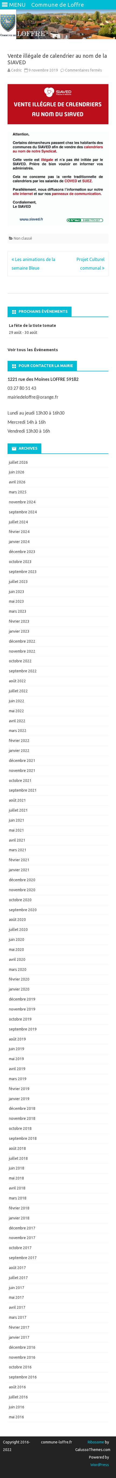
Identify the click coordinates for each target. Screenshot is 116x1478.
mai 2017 (16, 1297)
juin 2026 (16, 472)
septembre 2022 (23, 671)
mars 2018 (17, 1198)
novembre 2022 (22, 651)
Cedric (16, 70)
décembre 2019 (22, 999)
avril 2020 (17, 959)
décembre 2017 (22, 1228)
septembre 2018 (23, 1138)
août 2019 (17, 1039)
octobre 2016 (20, 1367)
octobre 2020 (20, 900)
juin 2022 (16, 701)
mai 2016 (16, 1417)
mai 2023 (16, 601)
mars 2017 (17, 1317)
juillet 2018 (18, 1158)
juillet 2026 (18, 462)
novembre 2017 (22, 1238)
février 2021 (19, 860)
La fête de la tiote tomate (32, 325)
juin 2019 (16, 1049)
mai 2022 (16, 711)
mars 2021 (17, 850)
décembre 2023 (22, 552)
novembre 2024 (22, 502)
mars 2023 (17, 611)
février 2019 (19, 1089)
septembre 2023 (23, 571)
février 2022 (19, 740)
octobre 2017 (20, 1248)
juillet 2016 (18, 1397)
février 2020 (19, 979)
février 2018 (19, 1208)
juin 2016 (16, 1407)
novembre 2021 (22, 770)
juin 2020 (16, 939)
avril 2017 (17, 1307)
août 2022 (17, 681)
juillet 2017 (18, 1278)
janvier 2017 (19, 1337)
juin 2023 (16, 591)
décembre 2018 (22, 1108)
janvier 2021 (19, 870)
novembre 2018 (22, 1118)
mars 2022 (17, 730)
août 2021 (17, 800)
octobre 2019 (20, 1019)
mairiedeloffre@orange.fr (33, 397)
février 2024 (19, 532)
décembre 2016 (22, 1347)
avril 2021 (17, 840)
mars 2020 (17, 969)
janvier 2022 (19, 750)
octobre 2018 (20, 1128)
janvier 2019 (19, 1099)
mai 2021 (16, 830)
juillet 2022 (18, 691)
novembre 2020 (22, 890)
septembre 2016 (23, 1377)
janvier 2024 (19, 542)
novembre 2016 (22, 1357)
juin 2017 (16, 1288)
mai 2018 (16, 1178)
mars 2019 (17, 1079)
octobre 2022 (20, 661)
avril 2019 (17, 1069)
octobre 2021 (20, 780)
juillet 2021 (18, 810)
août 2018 (17, 1148)
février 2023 (19, 621)
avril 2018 (17, 1188)
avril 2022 (17, 721)
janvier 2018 (19, 1218)
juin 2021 (16, 820)
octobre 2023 (20, 562)
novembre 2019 (22, 1009)
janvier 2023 (19, 631)
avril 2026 (17, 482)
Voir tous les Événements (33, 349)
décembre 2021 (22, 760)
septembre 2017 (23, 1258)
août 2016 (17, 1387)
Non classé (23, 238)
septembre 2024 (23, 512)
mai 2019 (16, 1059)
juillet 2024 (18, 522)
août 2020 (17, 919)
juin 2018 (16, 1168)
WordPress (99, 1465)
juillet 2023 (18, 581)
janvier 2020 (19, 989)
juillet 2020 (18, 929)
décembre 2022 (22, 641)
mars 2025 (17, 492)
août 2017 (17, 1268)
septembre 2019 (23, 1029)
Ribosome (96, 1442)
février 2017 (19, 1327)
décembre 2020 (22, 880)
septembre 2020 (23, 910)
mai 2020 (16, 949)
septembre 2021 (23, 790)
